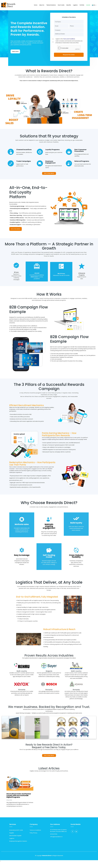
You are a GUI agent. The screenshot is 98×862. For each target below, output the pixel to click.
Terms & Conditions (35, 830)
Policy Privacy (33, 833)
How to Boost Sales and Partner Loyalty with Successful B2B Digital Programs (19, 795)
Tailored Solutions (51, 5)
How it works (61, 5)
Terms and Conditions (69, 39)
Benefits (69, 5)
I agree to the (65, 39)
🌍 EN (93, 5)
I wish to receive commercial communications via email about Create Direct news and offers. (69, 42)
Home (35, 5)
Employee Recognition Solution (18, 841)
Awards (88, 5)
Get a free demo (15, 229)
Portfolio (82, 5)
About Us (41, 5)
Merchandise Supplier (15, 835)
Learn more (15, 51)
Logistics (75, 5)
